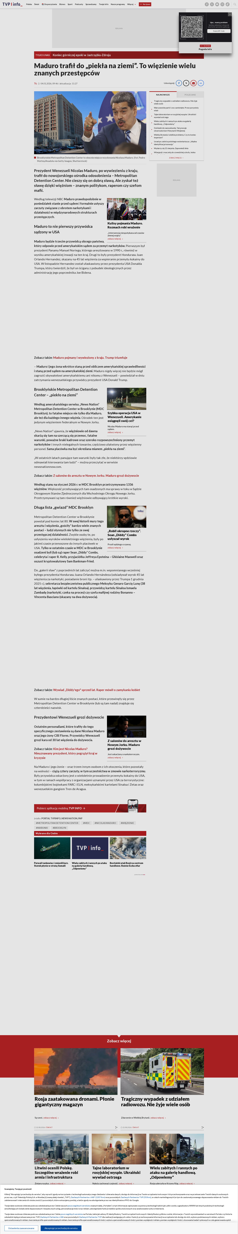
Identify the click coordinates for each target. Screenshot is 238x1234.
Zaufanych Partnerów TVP (90, 1217)
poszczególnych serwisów (79, 1205)
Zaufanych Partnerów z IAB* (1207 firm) (88, 1197)
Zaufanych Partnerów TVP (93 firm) (136, 1197)
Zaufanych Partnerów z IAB (52, 1217)
